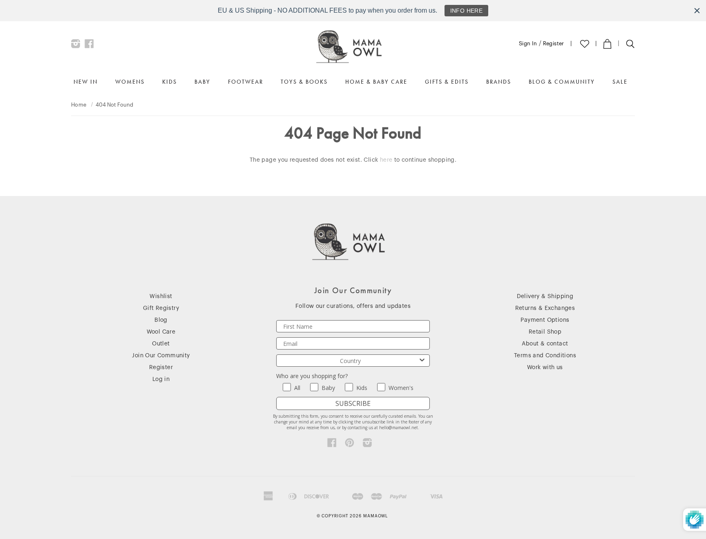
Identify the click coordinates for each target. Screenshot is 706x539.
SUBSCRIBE (353, 403)
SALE (620, 81)
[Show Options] (422, 360)
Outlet (161, 344)
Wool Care (161, 332)
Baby (202, 81)
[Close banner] (697, 11)
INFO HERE (466, 10)
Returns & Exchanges (545, 308)
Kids (169, 81)
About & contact (545, 344)
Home (79, 104)
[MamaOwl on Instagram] (75, 46)
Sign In (528, 43)
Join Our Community (161, 356)
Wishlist (161, 296)
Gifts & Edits (447, 81)
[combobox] (350, 360)
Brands (498, 81)
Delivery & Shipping (545, 296)
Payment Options (545, 320)
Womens (130, 81)
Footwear (245, 81)
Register (553, 43)
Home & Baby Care (376, 81)
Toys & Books (304, 81)
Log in (161, 379)
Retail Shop (545, 332)
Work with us (545, 367)
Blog (161, 320)
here (386, 160)
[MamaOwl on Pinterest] (349, 445)
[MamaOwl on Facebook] (89, 46)
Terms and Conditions (545, 356)
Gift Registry (161, 308)
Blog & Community (562, 81)
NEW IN (86, 81)
